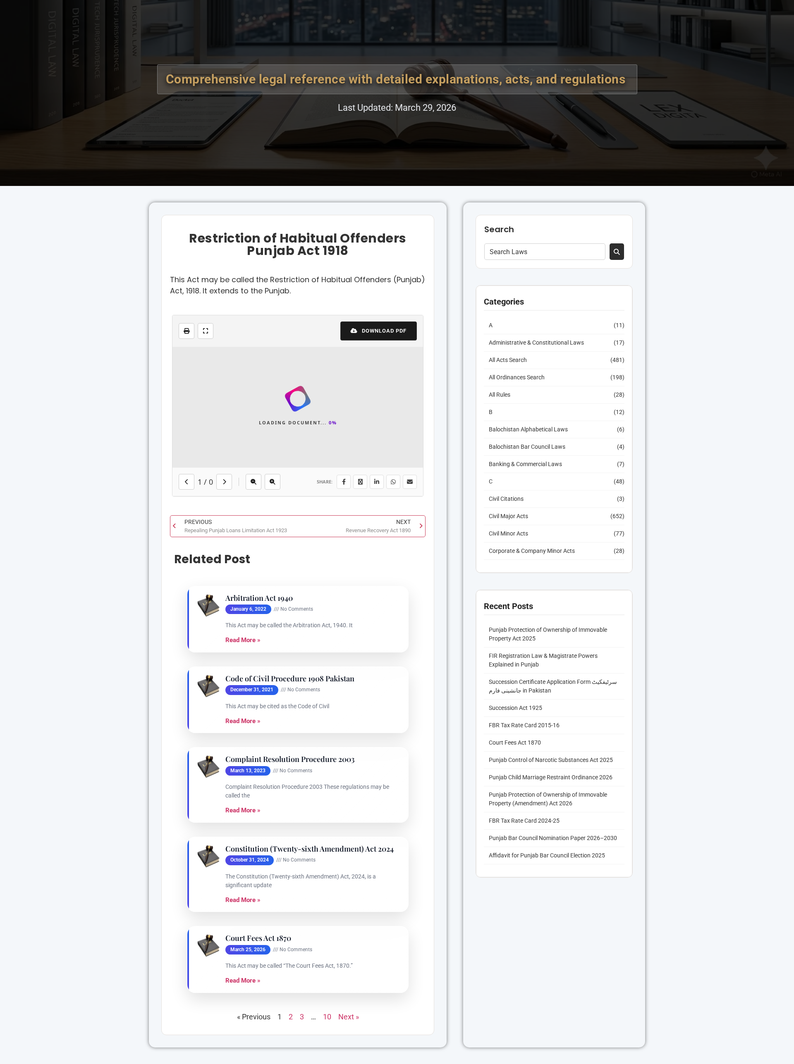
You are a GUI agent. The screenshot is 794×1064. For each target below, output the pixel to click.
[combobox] (544, 251)
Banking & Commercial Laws (525, 464)
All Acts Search (508, 360)
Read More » (243, 640)
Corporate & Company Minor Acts (532, 550)
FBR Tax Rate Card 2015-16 (524, 725)
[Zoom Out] (253, 482)
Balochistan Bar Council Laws (527, 446)
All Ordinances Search (517, 377)
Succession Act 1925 (515, 708)
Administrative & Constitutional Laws (536, 342)
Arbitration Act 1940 (259, 598)
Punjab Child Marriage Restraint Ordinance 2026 (550, 777)
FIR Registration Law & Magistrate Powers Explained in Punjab (543, 660)
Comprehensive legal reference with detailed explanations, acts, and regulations (397, 79)
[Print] (186, 331)
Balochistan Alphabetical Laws (528, 429)
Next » (348, 1016)
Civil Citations (506, 498)
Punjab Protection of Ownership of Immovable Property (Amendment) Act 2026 (548, 799)
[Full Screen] (205, 331)
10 (327, 1016)
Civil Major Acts (508, 516)
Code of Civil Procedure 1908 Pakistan (289, 678)
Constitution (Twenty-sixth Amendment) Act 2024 (309, 849)
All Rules (499, 394)
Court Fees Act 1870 (258, 938)
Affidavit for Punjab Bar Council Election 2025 (547, 855)
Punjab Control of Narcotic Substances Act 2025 (551, 760)
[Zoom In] (272, 482)
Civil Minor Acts (508, 533)
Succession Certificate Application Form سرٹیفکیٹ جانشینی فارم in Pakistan (553, 686)
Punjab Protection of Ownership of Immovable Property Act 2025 (548, 634)
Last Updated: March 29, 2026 (397, 107)
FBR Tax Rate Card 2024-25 (524, 820)
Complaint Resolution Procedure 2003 (290, 759)
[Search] (617, 251)
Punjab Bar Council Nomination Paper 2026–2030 (553, 838)
